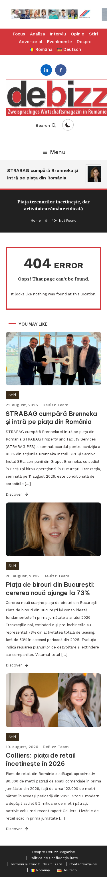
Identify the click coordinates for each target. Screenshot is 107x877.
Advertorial (30, 41)
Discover (14, 494)
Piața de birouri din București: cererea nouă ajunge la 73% (50, 588)
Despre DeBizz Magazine (53, 852)
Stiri (93, 34)
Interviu (58, 34)
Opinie (77, 34)
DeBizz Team (55, 405)
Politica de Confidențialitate (54, 858)
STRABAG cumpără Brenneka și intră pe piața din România (40, 174)
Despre (84, 41)
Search (43, 125)
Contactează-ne (83, 864)
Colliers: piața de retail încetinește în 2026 (41, 759)
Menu (58, 152)
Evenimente (59, 41)
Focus (19, 34)
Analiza (37, 34)
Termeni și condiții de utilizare (36, 864)
